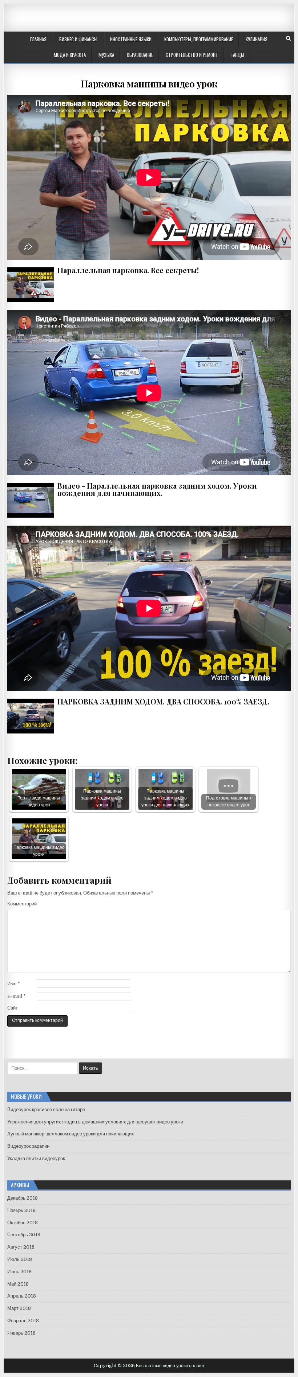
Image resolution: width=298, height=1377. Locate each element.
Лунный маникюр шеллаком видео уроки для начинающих (70, 1133)
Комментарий (22, 904)
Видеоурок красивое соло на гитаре (46, 1109)
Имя (13, 983)
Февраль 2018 (23, 1320)
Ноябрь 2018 (21, 1210)
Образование (140, 54)
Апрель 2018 (21, 1296)
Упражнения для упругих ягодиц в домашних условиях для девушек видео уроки (95, 1122)
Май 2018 (18, 1284)
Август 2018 (21, 1247)
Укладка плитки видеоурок (36, 1158)
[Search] (288, 38)
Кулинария (256, 39)
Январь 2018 (21, 1333)
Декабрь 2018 (22, 1198)
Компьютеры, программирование (198, 39)
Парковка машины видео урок (149, 83)
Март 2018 (19, 1308)
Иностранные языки (131, 39)
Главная (38, 39)
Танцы (237, 54)
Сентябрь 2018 (23, 1234)
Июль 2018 (19, 1259)
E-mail (16, 996)
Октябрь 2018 (22, 1222)
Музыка (106, 54)
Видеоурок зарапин (28, 1146)
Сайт (12, 1008)
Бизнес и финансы (78, 39)
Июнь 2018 (19, 1271)
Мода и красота (70, 54)
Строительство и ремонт (192, 54)
